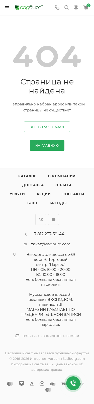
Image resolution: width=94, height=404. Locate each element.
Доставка (33, 185)
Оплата (63, 185)
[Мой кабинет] (76, 7)
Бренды (58, 203)
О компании (62, 176)
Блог (32, 203)
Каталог (27, 176)
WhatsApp (53, 219)
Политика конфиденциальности (51, 336)
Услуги (17, 194)
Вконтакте (40, 219)
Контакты (73, 194)
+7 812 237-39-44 (48, 234)
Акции (44, 194)
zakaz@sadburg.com (50, 244)
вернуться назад (47, 127)
